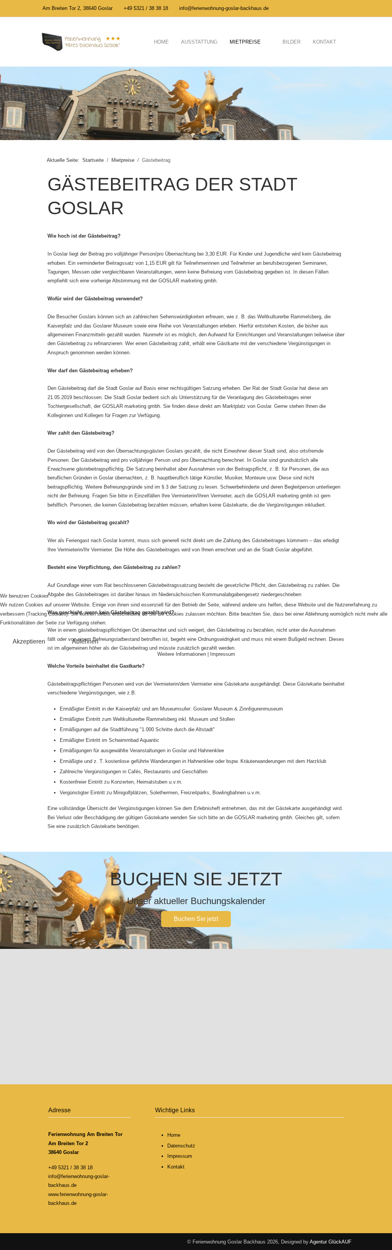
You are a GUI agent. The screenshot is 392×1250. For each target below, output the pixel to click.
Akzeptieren (29, 641)
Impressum (222, 654)
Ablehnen (85, 641)
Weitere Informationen (181, 654)
